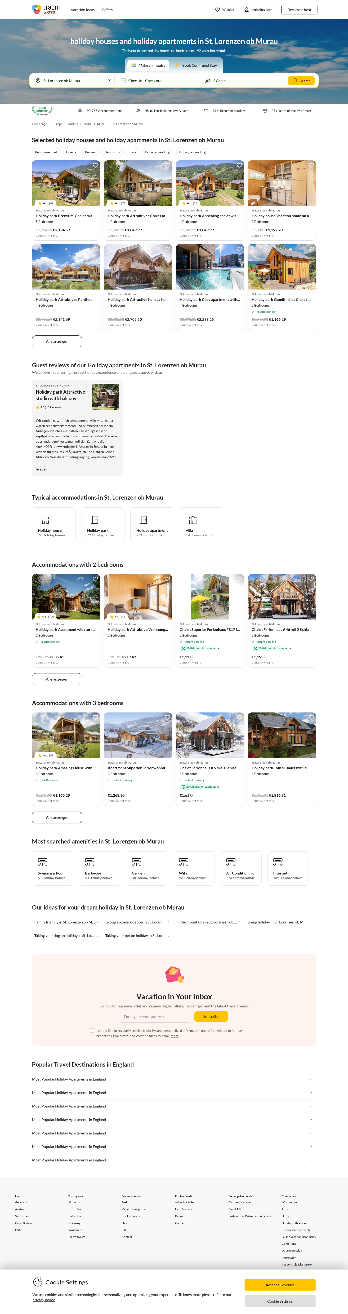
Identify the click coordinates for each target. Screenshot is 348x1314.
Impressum (289, 1257)
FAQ (125, 1230)
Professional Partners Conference (250, 1216)
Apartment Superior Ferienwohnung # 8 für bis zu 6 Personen (159, 767)
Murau (101, 124)
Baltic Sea (74, 1216)
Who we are (289, 1202)
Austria (73, 124)
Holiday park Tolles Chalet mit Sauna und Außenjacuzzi (297, 767)
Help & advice (184, 1209)
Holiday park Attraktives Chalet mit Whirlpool (146, 215)
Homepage (39, 124)
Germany (21, 1202)
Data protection (292, 1250)
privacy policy (43, 1299)
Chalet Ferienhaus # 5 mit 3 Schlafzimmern (215, 767)
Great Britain (23, 1223)
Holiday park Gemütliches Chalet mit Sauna (288, 299)
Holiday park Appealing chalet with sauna (214, 215)
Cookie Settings (280, 1301)
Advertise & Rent (185, 1202)
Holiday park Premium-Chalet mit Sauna (69, 215)
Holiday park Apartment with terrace (67, 629)
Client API (234, 1209)
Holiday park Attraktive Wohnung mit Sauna (145, 629)
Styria (87, 124)
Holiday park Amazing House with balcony (71, 767)
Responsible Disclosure (297, 1264)
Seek (125, 1202)
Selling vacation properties (299, 1237)
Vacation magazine (134, 1209)
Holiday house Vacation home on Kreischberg (290, 215)
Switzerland (22, 1216)
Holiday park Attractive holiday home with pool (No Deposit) (158, 299)
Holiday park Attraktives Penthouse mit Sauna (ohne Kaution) (87, 299)
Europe (57, 124)
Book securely (131, 1216)
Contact (127, 1237)
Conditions (289, 1243)
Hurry (286, 1216)
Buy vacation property (296, 1230)
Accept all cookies (280, 1285)
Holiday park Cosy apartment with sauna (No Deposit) (225, 299)
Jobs (285, 1209)
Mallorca (74, 1202)
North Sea (74, 1209)
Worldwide (75, 1230)
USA (18, 1230)
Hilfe (125, 1223)
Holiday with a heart (294, 1223)
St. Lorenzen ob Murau (127, 124)
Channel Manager (239, 1202)
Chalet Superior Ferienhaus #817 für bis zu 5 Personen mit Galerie (235, 629)
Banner (180, 1216)
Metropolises (76, 1237)
